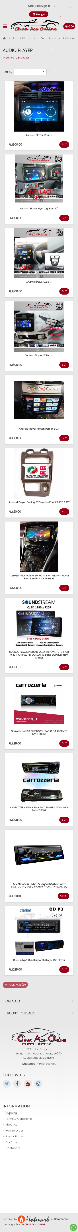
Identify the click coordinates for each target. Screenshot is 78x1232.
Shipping (11, 1113)
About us (11, 1124)
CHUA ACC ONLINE (35, 1224)
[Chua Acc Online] (35, 26)
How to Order (14, 1130)
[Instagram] (38, 1084)
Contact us (12, 1148)
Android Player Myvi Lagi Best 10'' (39, 208)
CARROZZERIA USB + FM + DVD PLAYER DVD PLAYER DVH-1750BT (39, 809)
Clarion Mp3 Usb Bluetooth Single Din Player (39, 960)
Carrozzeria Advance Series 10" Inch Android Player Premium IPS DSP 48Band (39, 577)
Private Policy (14, 1136)
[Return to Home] (4, 38)
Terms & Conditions (18, 1119)
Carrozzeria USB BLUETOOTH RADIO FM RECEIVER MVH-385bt (39, 732)
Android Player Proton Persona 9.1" (39, 428)
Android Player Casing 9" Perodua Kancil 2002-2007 (39, 502)
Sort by (7, 72)
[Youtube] (28, 1084)
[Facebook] (17, 1084)
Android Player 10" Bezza (39, 355)
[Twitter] (7, 1084)
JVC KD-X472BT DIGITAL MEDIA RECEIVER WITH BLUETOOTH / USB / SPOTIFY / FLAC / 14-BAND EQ (39, 885)
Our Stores (12, 1142)
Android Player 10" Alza (39, 135)
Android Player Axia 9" (39, 282)
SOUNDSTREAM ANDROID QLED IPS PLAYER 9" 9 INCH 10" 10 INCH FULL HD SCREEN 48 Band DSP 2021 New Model (39, 654)
